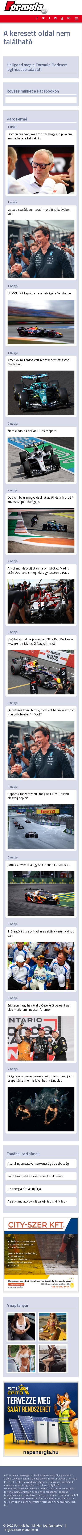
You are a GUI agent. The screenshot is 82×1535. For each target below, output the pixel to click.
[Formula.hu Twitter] (43, 18)
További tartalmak (23, 1153)
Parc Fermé (17, 119)
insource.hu (30, 1530)
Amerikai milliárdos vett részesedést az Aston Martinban (38, 362)
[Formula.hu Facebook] (37, 18)
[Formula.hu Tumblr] (49, 18)
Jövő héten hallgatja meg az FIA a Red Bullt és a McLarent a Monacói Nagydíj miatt (40, 641)
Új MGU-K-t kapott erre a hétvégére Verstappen (40, 293)
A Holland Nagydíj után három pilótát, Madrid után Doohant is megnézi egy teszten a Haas (38, 570)
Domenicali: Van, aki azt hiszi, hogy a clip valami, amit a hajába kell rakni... (40, 136)
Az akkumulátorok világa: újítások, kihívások (37, 1201)
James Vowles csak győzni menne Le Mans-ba (39, 865)
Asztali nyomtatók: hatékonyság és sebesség (38, 1163)
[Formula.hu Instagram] (55, 18)
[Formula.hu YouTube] (62, 18)
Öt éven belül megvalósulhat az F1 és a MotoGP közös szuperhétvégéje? (40, 499)
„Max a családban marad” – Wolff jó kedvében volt (39, 212)
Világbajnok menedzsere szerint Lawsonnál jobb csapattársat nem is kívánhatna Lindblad (40, 1078)
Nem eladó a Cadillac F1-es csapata (32, 431)
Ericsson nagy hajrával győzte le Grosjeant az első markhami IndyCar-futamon (38, 1007)
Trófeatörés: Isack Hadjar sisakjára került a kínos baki (41, 933)
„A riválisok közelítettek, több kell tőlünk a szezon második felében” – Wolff (41, 712)
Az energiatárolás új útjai (24, 1189)
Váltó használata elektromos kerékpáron (35, 1176)
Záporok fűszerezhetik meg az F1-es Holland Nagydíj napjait (38, 796)
